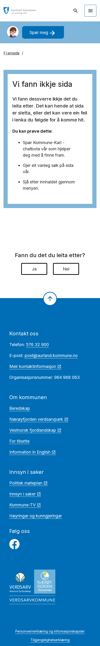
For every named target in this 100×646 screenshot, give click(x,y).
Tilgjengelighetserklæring (50, 640)
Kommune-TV (22, 504)
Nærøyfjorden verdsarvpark (36, 419)
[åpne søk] (76, 11)
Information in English (29, 452)
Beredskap (19, 408)
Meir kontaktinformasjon (32, 366)
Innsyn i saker (22, 493)
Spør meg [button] (43, 33)
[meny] (90, 11)
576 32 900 (37, 344)
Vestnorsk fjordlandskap (32, 430)
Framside (11, 53)
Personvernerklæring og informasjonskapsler (50, 631)
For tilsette (19, 441)
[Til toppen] (50, 299)
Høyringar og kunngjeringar (35, 515)
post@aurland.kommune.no (51, 355)
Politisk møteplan (25, 483)
